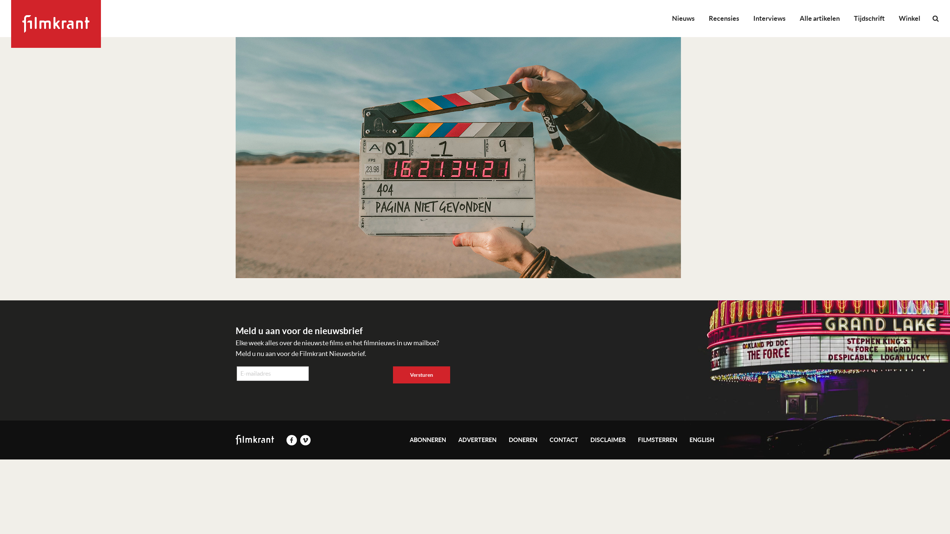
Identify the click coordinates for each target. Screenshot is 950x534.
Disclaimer (608, 439)
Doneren (523, 439)
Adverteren (477, 439)
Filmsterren (657, 439)
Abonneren (428, 439)
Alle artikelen (820, 18)
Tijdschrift (869, 18)
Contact (564, 439)
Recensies (724, 18)
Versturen (421, 375)
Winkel (909, 18)
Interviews (769, 18)
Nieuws (683, 18)
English (701, 439)
